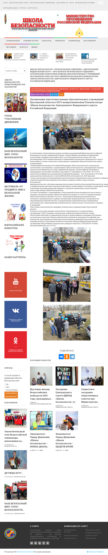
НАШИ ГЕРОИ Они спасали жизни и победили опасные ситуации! (15, 57)
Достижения (90, 41)
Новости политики (71, 535)
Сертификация (10, 8)
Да (7, 384)
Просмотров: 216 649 (19, 476)
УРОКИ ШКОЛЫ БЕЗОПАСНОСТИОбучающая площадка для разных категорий (66, 58)
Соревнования (13, 41)
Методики (11, 47)
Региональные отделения (42, 3)
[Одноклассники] (66, 356)
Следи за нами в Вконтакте (16, 320)
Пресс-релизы (90, 538)
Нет (7, 387)
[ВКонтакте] (61, 356)
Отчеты (22, 8)
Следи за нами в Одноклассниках (15, 350)
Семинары (60, 41)
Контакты (32, 8)
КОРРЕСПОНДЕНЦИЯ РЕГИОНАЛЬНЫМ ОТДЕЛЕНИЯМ (89, 61)
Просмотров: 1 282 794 (10, 446)
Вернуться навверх (96, 552)
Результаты (11, 397)
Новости (24, 47)
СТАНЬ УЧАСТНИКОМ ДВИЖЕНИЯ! (12, 118)
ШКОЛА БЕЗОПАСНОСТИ (33, 23)
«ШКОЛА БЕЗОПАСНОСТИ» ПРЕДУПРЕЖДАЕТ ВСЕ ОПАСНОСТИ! (14, 83)
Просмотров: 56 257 (19, 513)
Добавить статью (91, 535)
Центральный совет (19, 3)
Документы (62, 3)
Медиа (34, 47)
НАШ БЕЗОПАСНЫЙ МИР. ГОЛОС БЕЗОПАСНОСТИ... (15, 506)
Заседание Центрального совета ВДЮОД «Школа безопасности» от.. (66, 395)
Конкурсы (46, 41)
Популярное (10, 403)
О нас (5, 3)
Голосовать (11, 393)
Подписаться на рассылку (70, 531)
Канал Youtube (15, 291)
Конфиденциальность (93, 533)
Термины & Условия (92, 530)
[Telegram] (72, 356)
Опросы (8, 368)
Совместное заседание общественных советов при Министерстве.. (90, 395)
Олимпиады (74, 41)
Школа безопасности (26, 552)
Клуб (71, 3)
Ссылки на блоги (70, 538)
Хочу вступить (12, 390)
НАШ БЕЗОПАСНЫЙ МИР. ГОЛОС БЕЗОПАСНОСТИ (15, 154)
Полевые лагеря (30, 41)
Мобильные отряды (85, 3)
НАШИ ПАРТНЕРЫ (15, 257)
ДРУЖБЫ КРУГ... (13, 473)
